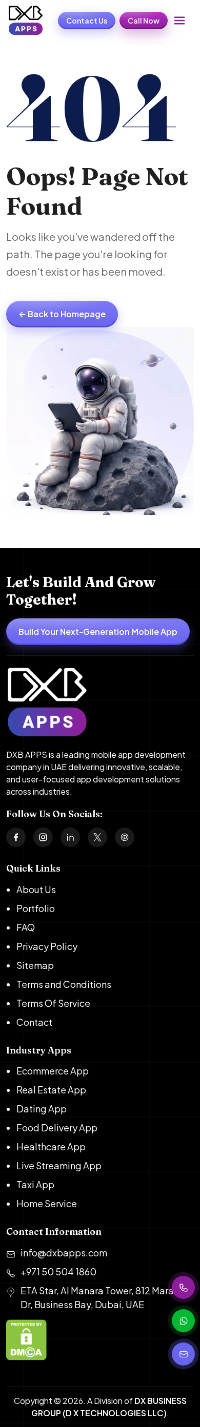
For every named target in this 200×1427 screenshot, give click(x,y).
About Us (36, 889)
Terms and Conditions (63, 984)
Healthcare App (51, 1146)
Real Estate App (51, 1089)
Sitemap (35, 965)
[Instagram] (43, 837)
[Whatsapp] (183, 1320)
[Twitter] (97, 837)
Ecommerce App (52, 1071)
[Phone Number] (183, 1287)
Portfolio (35, 908)
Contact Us (86, 20)
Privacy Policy (46, 946)
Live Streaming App (59, 1165)
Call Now (143, 20)
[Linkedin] (70, 837)
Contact (34, 1022)
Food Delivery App (56, 1127)
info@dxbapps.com (64, 1252)
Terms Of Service (53, 1003)
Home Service (46, 1203)
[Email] (183, 1354)
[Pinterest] (124, 837)
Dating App (41, 1108)
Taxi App (35, 1184)
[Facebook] (16, 837)
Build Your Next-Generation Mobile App (97, 631)
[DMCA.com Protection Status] (100, 1341)
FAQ (25, 927)
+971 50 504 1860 (58, 1271)
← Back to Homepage (62, 313)
